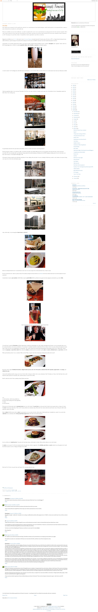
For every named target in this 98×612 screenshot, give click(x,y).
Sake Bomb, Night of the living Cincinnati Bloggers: (84, 150)
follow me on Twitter (91, 79)
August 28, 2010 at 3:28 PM (12, 535)
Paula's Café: (76, 137)
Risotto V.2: (76, 154)
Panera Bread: (76, 159)
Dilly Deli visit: (76, 163)
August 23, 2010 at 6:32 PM (11, 520)
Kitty (6, 504)
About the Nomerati (75, 58)
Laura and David (53, 606)
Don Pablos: (76, 161)
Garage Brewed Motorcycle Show (78, 185)
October (75, 115)
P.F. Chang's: (76, 172)
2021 (74, 87)
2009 (74, 109)
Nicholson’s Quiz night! (78, 157)
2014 (74, 100)
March (75, 128)
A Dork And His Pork (76, 192)
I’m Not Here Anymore (76, 193)
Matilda (41, 273)
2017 (74, 94)
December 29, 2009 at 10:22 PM (16, 498)
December (76, 111)
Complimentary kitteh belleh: (79, 152)
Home (35, 595)
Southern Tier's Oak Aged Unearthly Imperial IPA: (83, 166)
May (75, 124)
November (76, 113)
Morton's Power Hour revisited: (80, 130)
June (75, 122)
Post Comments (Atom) (12, 597)
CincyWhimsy (75, 195)
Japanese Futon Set (76, 189)
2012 (74, 104)
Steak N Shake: (76, 146)
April (75, 126)
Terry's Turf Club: (77, 174)
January (75, 178)
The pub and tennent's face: (79, 135)
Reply (6, 501)
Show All (94, 203)
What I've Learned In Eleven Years (78, 200)
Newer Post (4, 595)
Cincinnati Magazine (28, 39)
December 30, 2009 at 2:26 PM (13, 504)
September (76, 117)
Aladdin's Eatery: (77, 143)
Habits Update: (77, 168)
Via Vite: (4, 25)
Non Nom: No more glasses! (79, 165)
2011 (74, 106)
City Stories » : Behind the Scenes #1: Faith (80, 188)
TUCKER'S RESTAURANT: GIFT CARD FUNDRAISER (82, 196)
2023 (74, 85)
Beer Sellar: (76, 148)
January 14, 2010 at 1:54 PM (15, 513)
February (76, 176)
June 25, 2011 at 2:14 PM (12, 566)
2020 (74, 89)
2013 (74, 102)
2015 (74, 98)
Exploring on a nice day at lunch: (80, 139)
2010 (74, 108)
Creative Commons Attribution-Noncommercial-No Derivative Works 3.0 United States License (49, 609)
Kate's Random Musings (77, 199)
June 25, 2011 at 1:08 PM (15, 543)
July (75, 121)
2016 (74, 96)
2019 (74, 91)
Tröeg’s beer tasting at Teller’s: (80, 133)
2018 (74, 92)
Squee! (75, 132)
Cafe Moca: (76, 141)
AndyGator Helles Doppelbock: (80, 144)
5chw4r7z (74, 184)
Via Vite (15, 39)
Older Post (65, 595)
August (75, 119)
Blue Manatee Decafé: (78, 170)
